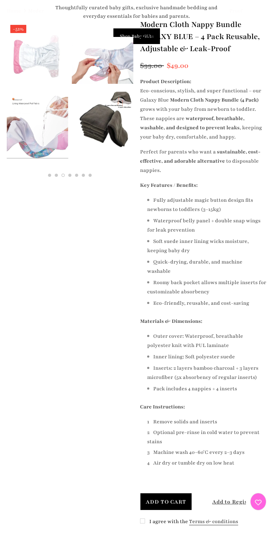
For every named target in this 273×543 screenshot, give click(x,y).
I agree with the (168, 521)
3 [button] (63, 175)
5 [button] (76, 175)
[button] (223, 501)
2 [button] (56, 175)
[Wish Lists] (258, 501)
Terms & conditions (213, 521)
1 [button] (49, 175)
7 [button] (90, 175)
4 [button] (69, 175)
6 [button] (83, 175)
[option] (37, 94)
